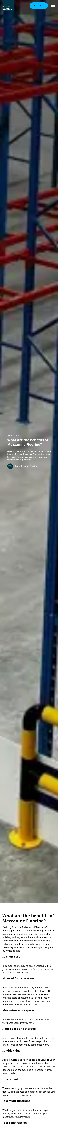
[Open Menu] (53, 6)
